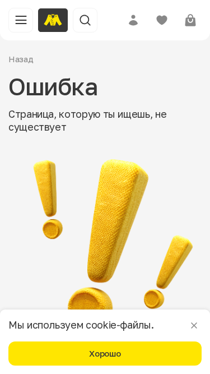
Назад (21, 59)
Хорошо (104, 353)
